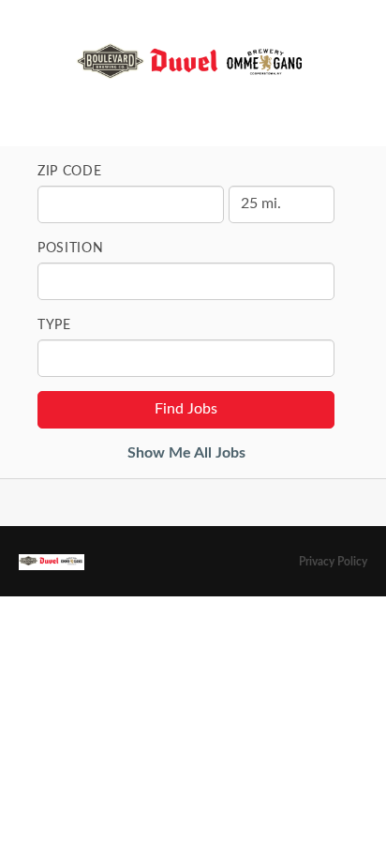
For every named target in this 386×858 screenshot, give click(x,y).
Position (70, 248)
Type (54, 325)
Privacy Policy (333, 561)
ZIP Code (69, 171)
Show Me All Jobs (186, 452)
